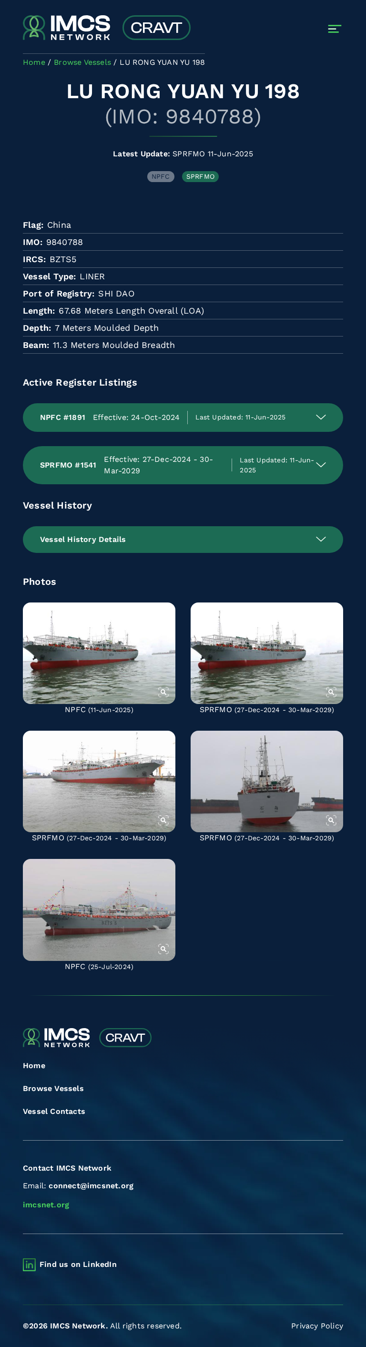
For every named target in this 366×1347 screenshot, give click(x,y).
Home (34, 1065)
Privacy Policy (317, 1325)
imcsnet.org (46, 1204)
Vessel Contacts (54, 1111)
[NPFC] (99, 653)
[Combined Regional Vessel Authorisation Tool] (107, 28)
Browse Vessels (53, 1088)
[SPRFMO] (267, 653)
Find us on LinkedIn (78, 1264)
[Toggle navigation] (334, 28)
